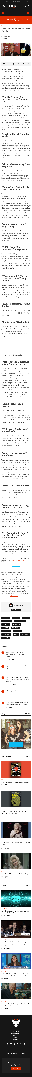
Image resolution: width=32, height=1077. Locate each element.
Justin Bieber (6, 631)
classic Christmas (19, 621)
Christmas (25, 617)
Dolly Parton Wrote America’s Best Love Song (14, 874)
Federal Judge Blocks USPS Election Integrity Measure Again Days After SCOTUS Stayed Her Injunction (15, 944)
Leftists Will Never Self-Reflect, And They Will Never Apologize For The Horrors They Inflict (14, 975)
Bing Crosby (6, 617)
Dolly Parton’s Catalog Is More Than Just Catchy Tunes (15, 843)
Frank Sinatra (16, 624)
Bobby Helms (16, 617)
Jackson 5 (5, 627)
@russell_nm (14, 596)
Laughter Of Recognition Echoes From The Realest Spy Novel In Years (13, 812)
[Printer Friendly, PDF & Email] (28, 64)
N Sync (15, 634)
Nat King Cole (25, 634)
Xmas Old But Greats (17, 561)
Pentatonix (5, 637)
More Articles (15, 609)
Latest (3, 886)
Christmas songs (7, 621)
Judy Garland (15, 627)
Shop (3, 714)
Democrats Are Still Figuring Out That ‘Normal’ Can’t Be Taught (15, 1005)
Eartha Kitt (6, 624)
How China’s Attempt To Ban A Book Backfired (15, 782)
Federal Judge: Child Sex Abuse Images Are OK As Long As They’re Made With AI (15, 912)
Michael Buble (6, 634)
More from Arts (6, 757)
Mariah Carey (17, 631)
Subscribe (16, 1068)
